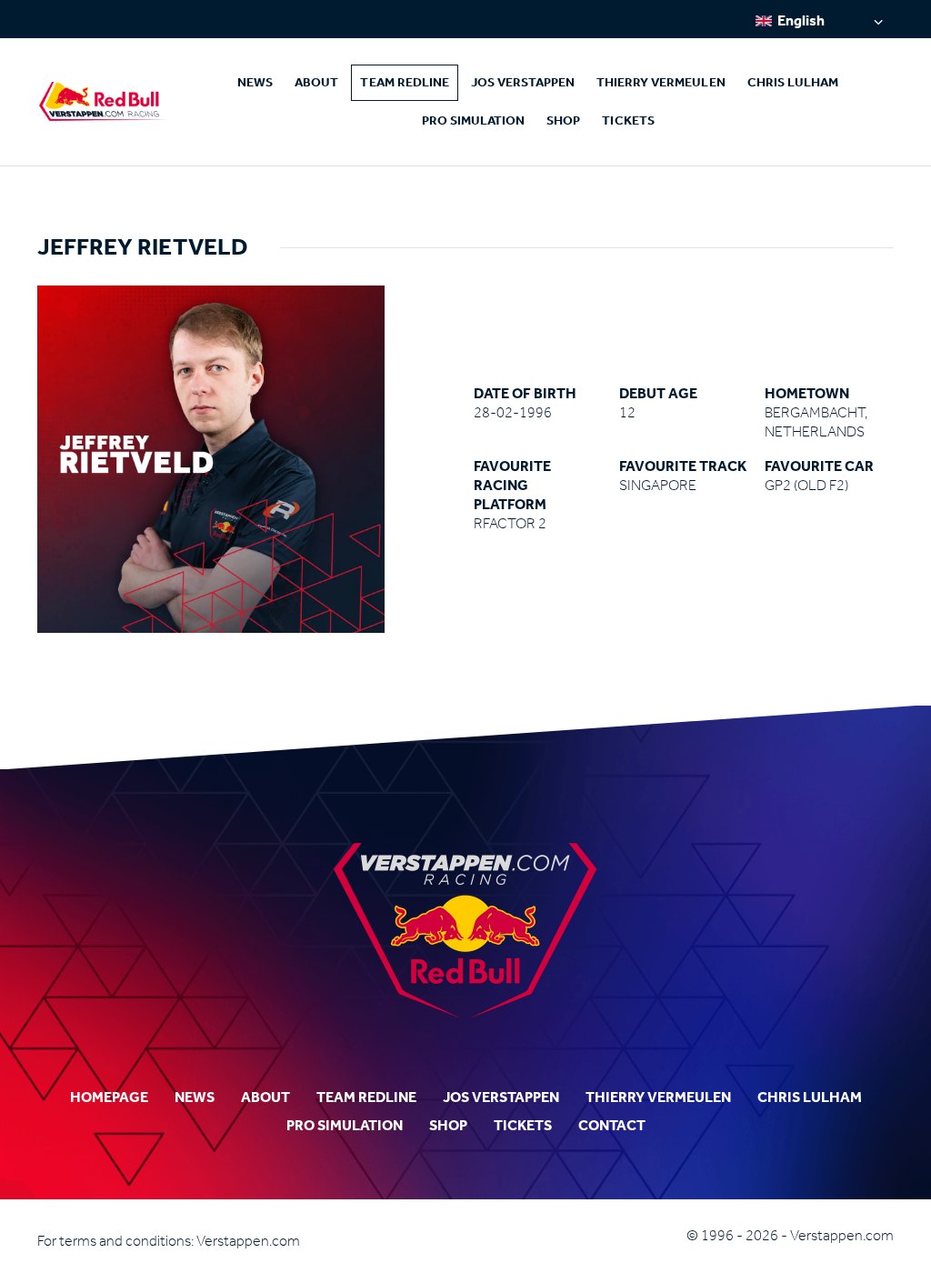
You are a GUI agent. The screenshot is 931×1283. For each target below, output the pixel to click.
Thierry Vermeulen (661, 82)
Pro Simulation (474, 120)
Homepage (109, 1097)
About (316, 82)
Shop (563, 120)
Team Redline (404, 82)
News (255, 82)
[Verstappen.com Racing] (103, 101)
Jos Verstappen (523, 82)
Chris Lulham (793, 82)
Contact (612, 1125)
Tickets (628, 120)
